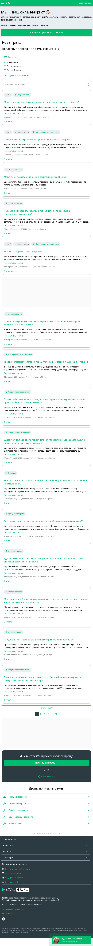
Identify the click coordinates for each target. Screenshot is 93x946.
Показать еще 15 (46, 708)
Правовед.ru (9, 839)
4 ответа (8, 122)
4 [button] (48, 714)
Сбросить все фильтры (18, 75)
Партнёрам (8, 857)
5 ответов (8, 271)
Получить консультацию (46, 763)
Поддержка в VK (11, 882)
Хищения (12, 473)
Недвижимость (24, 95)
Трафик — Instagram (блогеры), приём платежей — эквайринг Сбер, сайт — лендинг (46, 362)
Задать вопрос (85, 3)
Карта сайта (7, 913)
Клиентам (8, 845)
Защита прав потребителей (19, 392)
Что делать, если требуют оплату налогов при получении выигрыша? (39, 639)
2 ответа (8, 344)
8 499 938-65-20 (48, 776)
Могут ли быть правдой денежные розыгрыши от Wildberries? (35, 177)
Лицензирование (15, 203)
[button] (60, 714)
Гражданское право (16, 514)
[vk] (3, 918)
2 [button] (40, 714)
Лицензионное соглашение (12, 909)
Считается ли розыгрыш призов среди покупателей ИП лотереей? (37, 139)
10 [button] (56, 714)
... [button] (52, 714)
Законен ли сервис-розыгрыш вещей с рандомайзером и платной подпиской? (43, 521)
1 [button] (36, 714)
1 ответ (7, 193)
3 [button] (44, 714)
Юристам (7, 851)
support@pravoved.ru (13, 873)
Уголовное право (15, 170)
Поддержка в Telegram (14, 878)
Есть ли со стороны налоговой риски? (23, 251)
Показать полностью (13, 113)
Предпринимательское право (47, 132)
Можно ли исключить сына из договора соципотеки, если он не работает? (41, 102)
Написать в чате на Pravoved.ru (17, 869)
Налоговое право (15, 551)
